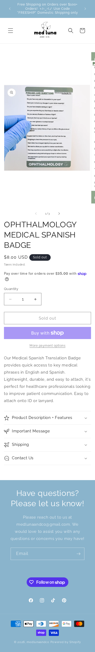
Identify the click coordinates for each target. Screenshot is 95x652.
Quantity (11, 289)
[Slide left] (36, 213)
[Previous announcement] (10, 9)
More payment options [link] (47, 345)
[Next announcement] (85, 9)
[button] (10, 30)
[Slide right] (59, 213)
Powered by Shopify (65, 642)
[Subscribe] (78, 554)
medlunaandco (38, 642)
